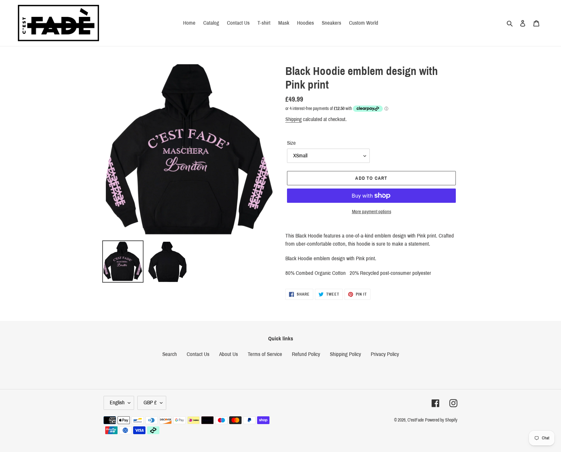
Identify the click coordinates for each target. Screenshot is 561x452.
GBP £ (150, 402)
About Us (228, 354)
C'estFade (415, 420)
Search (169, 354)
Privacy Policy (385, 354)
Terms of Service (265, 354)
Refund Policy (306, 354)
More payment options (371, 211)
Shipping (293, 119)
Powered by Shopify (441, 420)
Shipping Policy (345, 354)
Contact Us (198, 354)
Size (291, 143)
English (117, 402)
